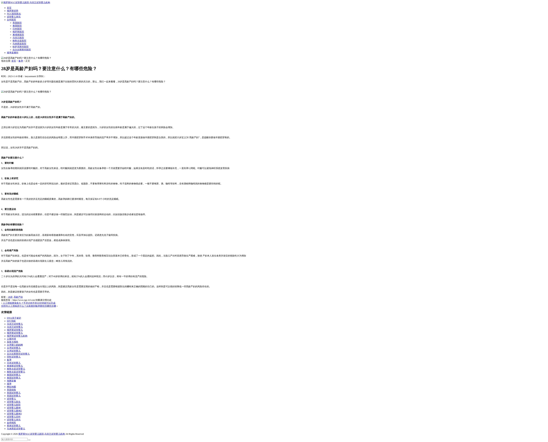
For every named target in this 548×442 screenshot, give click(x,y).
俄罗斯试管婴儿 (15, 330)
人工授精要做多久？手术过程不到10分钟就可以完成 (29, 303)
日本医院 (17, 29)
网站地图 (11, 387)
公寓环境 (11, 339)
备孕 (20, 61)
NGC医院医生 (14, 14)
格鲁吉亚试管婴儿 (16, 369)
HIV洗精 (11, 321)
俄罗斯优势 (12, 11)
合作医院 (11, 20)
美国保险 (11, 390)
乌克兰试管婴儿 (15, 324)
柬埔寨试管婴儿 (15, 366)
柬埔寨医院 (18, 34)
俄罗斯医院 (18, 31)
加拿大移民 (12, 342)
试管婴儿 (11, 399)
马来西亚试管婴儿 (16, 428)
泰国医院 (17, 26)
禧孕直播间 (12, 52)
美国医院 (17, 23)
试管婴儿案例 (14, 408)
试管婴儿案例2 (14, 411)
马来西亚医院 (19, 43)
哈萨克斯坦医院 (21, 46)
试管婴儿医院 (14, 405)
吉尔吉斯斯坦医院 (22, 49)
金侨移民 (11, 422)
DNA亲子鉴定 (14, 318)
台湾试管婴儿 (14, 348)
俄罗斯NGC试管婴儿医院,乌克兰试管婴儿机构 (41, 434)
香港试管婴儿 (14, 425)
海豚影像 (11, 381)
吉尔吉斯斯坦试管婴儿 (18, 354)
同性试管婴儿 (14, 357)
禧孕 (9, 384)
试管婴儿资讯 (14, 17)
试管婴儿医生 (14, 402)
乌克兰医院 (18, 37)
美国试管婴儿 (14, 393)
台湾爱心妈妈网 (15, 345)
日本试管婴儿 (14, 363)
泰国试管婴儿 (14, 375)
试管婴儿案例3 (14, 414)
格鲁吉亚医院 (19, 40)
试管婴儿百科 (14, 416)
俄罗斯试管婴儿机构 (17, 336)
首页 (9, 8)
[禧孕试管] (25, 2)
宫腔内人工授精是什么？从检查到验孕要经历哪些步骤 (28, 306)
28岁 (10, 297)
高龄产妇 (18, 297)
